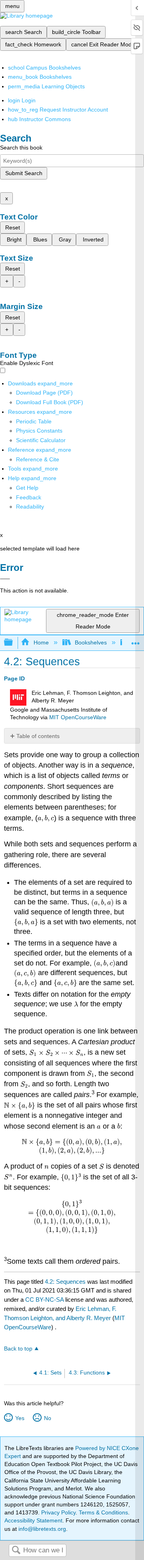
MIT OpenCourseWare (77, 717)
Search (16, 1550)
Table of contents (38, 736)
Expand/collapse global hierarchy (13, 643)
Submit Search (23, 173)
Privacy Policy (58, 1512)
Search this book (21, 147)
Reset (12, 227)
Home (41, 642)
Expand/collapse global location (135, 640)
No (47, 1418)
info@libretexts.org (41, 1529)
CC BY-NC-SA (45, 1299)
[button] (28, 497)
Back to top (18, 1349)
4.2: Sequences (65, 1281)
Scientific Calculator (41, 440)
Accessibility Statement (33, 1520)
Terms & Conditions (103, 1512)
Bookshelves (90, 642)
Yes (19, 1418)
